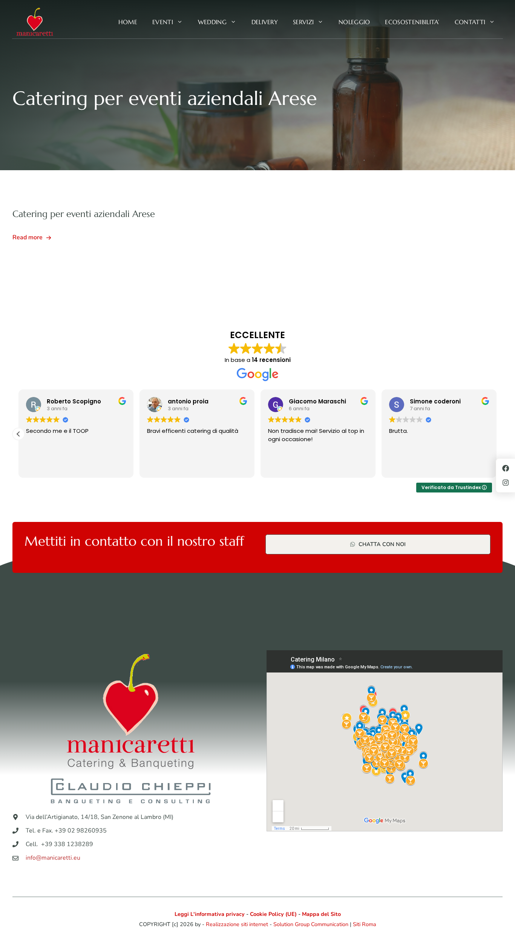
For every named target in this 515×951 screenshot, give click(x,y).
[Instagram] (505, 482)
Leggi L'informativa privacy (210, 914)
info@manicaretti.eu (53, 858)
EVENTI (162, 22)
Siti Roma (364, 924)
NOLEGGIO (354, 22)
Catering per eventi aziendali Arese (83, 214)
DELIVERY (264, 22)
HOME (127, 22)
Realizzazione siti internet (237, 924)
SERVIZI (303, 22)
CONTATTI (470, 22)
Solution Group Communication (310, 924)
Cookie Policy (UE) (273, 914)
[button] (18, 434)
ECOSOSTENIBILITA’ (412, 22)
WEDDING (212, 22)
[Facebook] (505, 468)
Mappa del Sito (321, 914)
